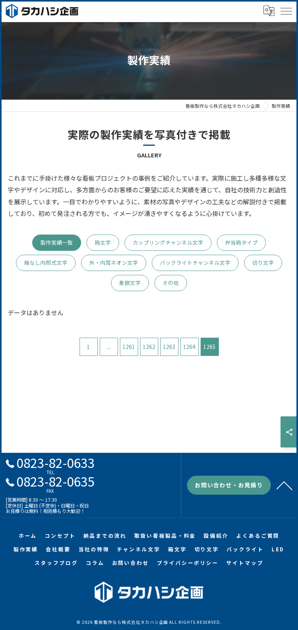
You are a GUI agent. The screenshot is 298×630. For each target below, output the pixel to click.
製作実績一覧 (56, 242)
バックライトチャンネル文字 (195, 262)
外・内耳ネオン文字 (113, 262)
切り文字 (263, 262)
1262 (149, 346)
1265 (209, 346)
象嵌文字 (130, 283)
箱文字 (103, 242)
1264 (189, 346)
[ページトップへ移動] (284, 485)
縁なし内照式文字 (46, 262)
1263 (169, 346)
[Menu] (286, 10)
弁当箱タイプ (241, 242)
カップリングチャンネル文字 (168, 242)
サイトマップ (244, 562)
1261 (129, 346)
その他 (171, 283)
